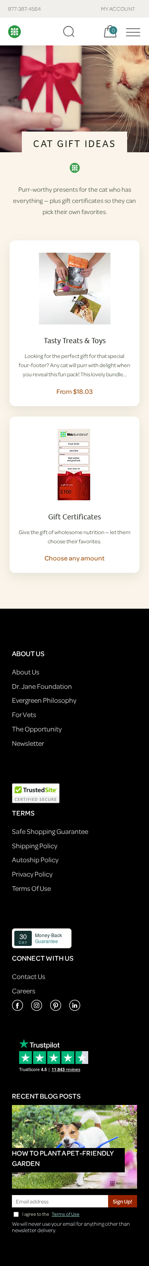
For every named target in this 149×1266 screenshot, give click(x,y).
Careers (23, 991)
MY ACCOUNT (118, 8)
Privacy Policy (32, 874)
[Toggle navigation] (131, 31)
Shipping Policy (34, 846)
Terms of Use (65, 1214)
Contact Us (28, 976)
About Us (25, 672)
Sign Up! (122, 1201)
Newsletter (28, 743)
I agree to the (50, 1214)
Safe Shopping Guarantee (50, 831)
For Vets (24, 714)
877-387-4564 (24, 8)
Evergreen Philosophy (44, 700)
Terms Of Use (31, 888)
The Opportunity (37, 729)
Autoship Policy (35, 860)
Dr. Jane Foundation (42, 686)
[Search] (69, 31)
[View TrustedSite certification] (36, 792)
